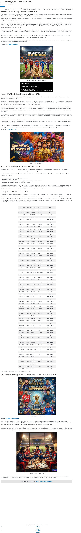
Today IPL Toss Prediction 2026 (28, 89)
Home (3, 8)
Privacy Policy (24, 8)
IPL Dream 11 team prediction (65, 8)
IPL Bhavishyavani (8, 8)
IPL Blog (73, 8)
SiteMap (38, 532)
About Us (14, 8)
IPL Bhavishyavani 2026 (13, 44)
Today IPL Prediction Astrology (13, 418)
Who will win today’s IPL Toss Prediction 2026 (30, 87)
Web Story (70, 8)
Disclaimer (21, 8)
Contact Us (17, 8)
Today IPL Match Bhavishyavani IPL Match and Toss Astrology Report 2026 (35, 8)
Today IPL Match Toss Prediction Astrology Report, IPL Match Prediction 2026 (53, 8)
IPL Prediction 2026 (12, 129)
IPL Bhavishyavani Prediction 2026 (16, 2)
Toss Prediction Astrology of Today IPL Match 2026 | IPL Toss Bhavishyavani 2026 (38, 90)
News (12, 8)
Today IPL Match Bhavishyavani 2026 (44, 481)
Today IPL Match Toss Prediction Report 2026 (30, 86)
